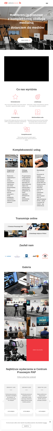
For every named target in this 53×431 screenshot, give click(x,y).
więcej (45, 422)
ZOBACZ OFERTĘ (24, 40)
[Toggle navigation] (47, 3)
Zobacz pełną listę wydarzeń (26, 377)
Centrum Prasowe (12, 3)
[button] (49, 401)
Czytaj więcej (11, 411)
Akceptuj (26, 426)
